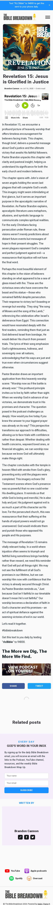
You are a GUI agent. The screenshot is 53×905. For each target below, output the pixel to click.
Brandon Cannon (11, 89)
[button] (47, 17)
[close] (49, 5)
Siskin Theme (43, 904)
